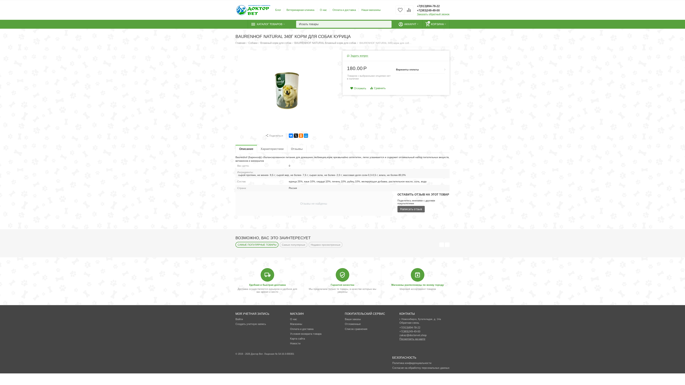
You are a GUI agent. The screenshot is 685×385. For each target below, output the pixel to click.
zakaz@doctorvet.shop (413, 335)
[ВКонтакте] (291, 136)
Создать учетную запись (250, 323)
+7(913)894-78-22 (428, 6)
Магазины (296, 323)
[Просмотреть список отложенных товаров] (400, 11)
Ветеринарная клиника (300, 9)
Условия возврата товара (305, 333)
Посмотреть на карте (412, 338)
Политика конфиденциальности (411, 363)
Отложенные (353, 323)
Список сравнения (356, 328)
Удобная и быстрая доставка (267, 284)
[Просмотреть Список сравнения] (409, 11)
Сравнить (380, 88)
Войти (239, 319)
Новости (295, 343)
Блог (278, 9)
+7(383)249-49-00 (428, 10)
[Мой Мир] (306, 136)
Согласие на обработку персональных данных (421, 367)
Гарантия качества (342, 284)
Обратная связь (409, 322)
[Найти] (388, 24)
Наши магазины (371, 9)
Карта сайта (297, 338)
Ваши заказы (353, 319)
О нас (323, 9)
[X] (296, 136)
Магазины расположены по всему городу (417, 284)
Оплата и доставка (344, 9)
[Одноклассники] (301, 136)
